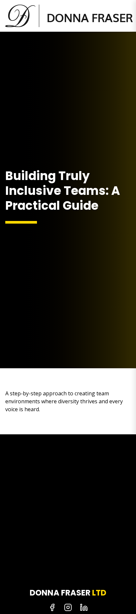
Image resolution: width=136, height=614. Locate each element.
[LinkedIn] (84, 607)
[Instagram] (68, 607)
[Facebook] (52, 607)
